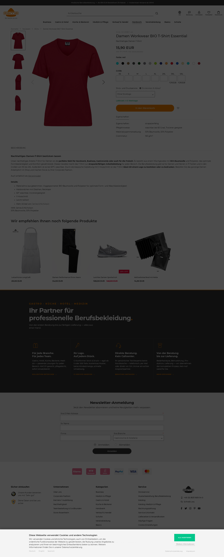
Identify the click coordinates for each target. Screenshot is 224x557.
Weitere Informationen (185, 544)
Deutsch (32, 551)
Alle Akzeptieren (184, 537)
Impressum (190, 551)
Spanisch (51, 551)
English (41, 551)
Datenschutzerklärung (174, 551)
